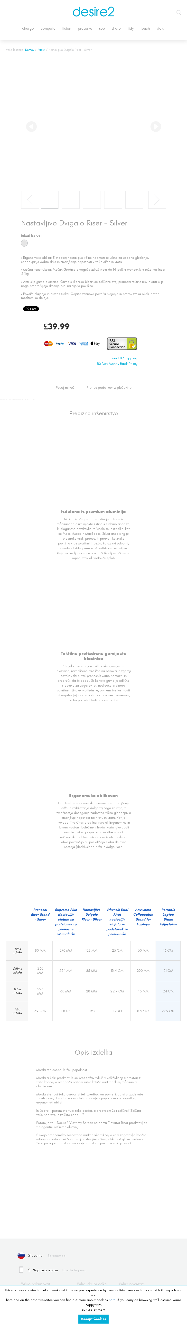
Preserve (85, 28)
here (112, 1300)
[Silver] (24, 243)
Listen (66, 28)
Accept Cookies (93, 1319)
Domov (29, 50)
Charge (28, 28)
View (160, 28)
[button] (31, 126)
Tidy (131, 28)
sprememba (56, 1256)
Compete (48, 28)
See (102, 28)
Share (116, 28)
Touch (145, 28)
